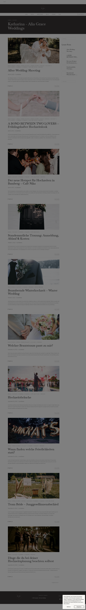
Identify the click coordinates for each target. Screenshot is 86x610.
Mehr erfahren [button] (67, 603)
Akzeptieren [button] (79, 606)
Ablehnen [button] (69, 606)
